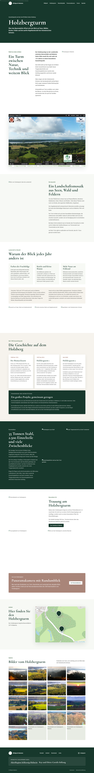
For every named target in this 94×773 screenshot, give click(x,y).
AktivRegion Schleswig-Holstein (24, 762)
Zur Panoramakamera (76, 582)
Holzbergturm (53, 3)
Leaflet (76, 641)
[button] (58, 613)
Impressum (72, 770)
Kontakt (42, 753)
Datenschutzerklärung (80, 770)
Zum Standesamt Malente (56, 525)
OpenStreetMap (82, 641)
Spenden (83, 3)
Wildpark (46, 3)
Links (60, 753)
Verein (78, 3)
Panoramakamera (71, 3)
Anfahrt (47, 753)
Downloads (54, 753)
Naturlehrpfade (61, 3)
